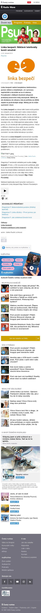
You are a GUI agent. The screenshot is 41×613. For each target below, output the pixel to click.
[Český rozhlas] (7, 2)
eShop (4, 551)
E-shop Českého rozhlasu (14, 432)
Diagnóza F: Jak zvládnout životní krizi (17, 217)
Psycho (4, 56)
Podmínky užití (25, 607)
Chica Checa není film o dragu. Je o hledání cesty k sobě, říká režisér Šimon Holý (24, 413)
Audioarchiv (28, 11)
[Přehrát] (5, 191)
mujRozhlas (5, 254)
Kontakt (24, 554)
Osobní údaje (13, 607)
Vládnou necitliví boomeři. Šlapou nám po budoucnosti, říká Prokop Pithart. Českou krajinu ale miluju (24, 307)
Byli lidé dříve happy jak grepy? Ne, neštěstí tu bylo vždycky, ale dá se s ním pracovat (25, 288)
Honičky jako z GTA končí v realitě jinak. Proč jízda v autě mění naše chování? (24, 359)
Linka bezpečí (6, 225)
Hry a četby (7, 260)
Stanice (4, 548)
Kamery (37, 11)
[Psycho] (20, 34)
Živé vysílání (7, 268)
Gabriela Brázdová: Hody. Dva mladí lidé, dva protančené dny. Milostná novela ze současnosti (25, 326)
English (33, 607)
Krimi (18, 260)
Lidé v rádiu (25, 548)
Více (36, 22)
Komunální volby (8, 545)
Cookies (4, 607)
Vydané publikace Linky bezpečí (13, 228)
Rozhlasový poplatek (29, 557)
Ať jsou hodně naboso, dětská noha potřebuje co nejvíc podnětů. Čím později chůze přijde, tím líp (24, 422)
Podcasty (5, 567)
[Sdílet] (6, 198)
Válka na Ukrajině (8, 542)
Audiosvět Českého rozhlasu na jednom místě (16, 277)
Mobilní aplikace (8, 570)
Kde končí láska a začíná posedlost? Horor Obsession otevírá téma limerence (22, 369)
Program (19, 11)
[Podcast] (3, 198)
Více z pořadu (8, 345)
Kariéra (23, 551)
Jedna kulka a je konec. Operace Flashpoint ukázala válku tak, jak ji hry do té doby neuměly (24, 394)
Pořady (27, 22)
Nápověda (25, 545)
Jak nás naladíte (27, 542)
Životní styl (6, 22)
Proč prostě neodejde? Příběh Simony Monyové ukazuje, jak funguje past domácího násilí (22, 317)
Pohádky (6, 264)
